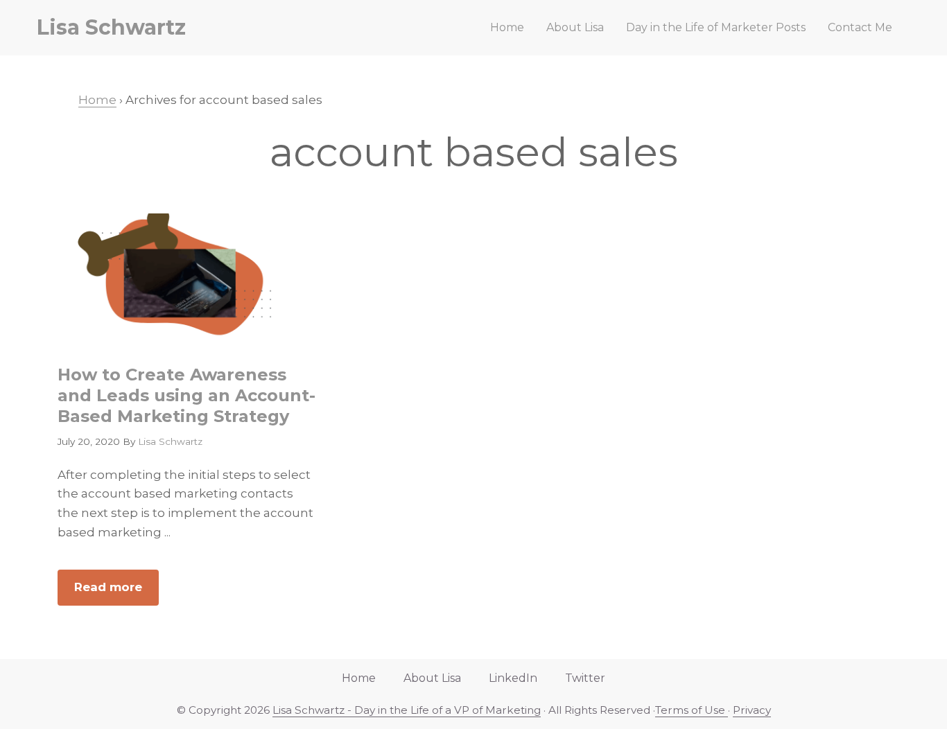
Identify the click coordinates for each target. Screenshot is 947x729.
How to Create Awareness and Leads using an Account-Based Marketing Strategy (186, 395)
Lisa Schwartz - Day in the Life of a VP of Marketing (406, 710)
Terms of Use (691, 710)
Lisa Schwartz (111, 27)
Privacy (752, 710)
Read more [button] (116, 593)
